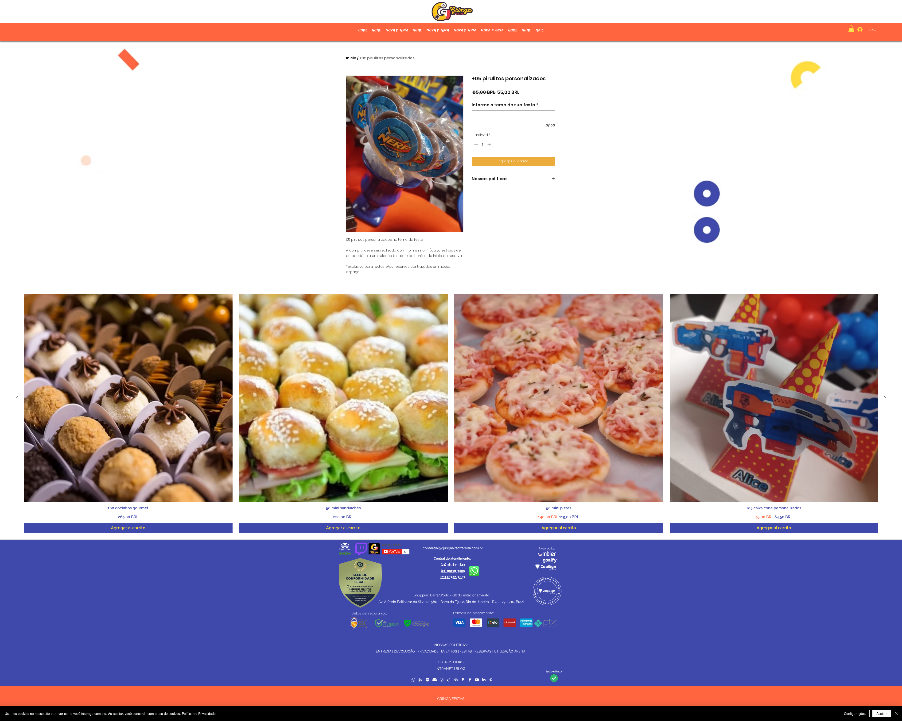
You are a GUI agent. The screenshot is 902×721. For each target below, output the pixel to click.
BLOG (460, 669)
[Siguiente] (885, 398)
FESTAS (466, 651)
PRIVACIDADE (428, 651)
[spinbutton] (482, 144)
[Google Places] (462, 679)
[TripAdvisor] (455, 679)
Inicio (351, 58)
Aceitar (881, 713)
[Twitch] (420, 679)
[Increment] (489, 144)
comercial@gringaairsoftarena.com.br (453, 548)
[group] (451, 413)
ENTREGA (383, 651)
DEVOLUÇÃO (404, 651)
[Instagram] (441, 679)
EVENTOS (449, 651)
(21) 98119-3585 (453, 571)
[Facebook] (469, 679)
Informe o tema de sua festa (505, 105)
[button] (851, 28)
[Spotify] (427, 679)
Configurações (855, 713)
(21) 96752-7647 (452, 577)
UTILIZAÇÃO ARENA (509, 651)
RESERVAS (482, 651)
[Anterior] (17, 398)
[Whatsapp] (413, 679)
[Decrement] (475, 144)
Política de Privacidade (199, 713)
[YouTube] (476, 679)
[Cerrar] (896, 713)
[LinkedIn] (484, 679)
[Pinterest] (491, 679)
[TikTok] (448, 679)
